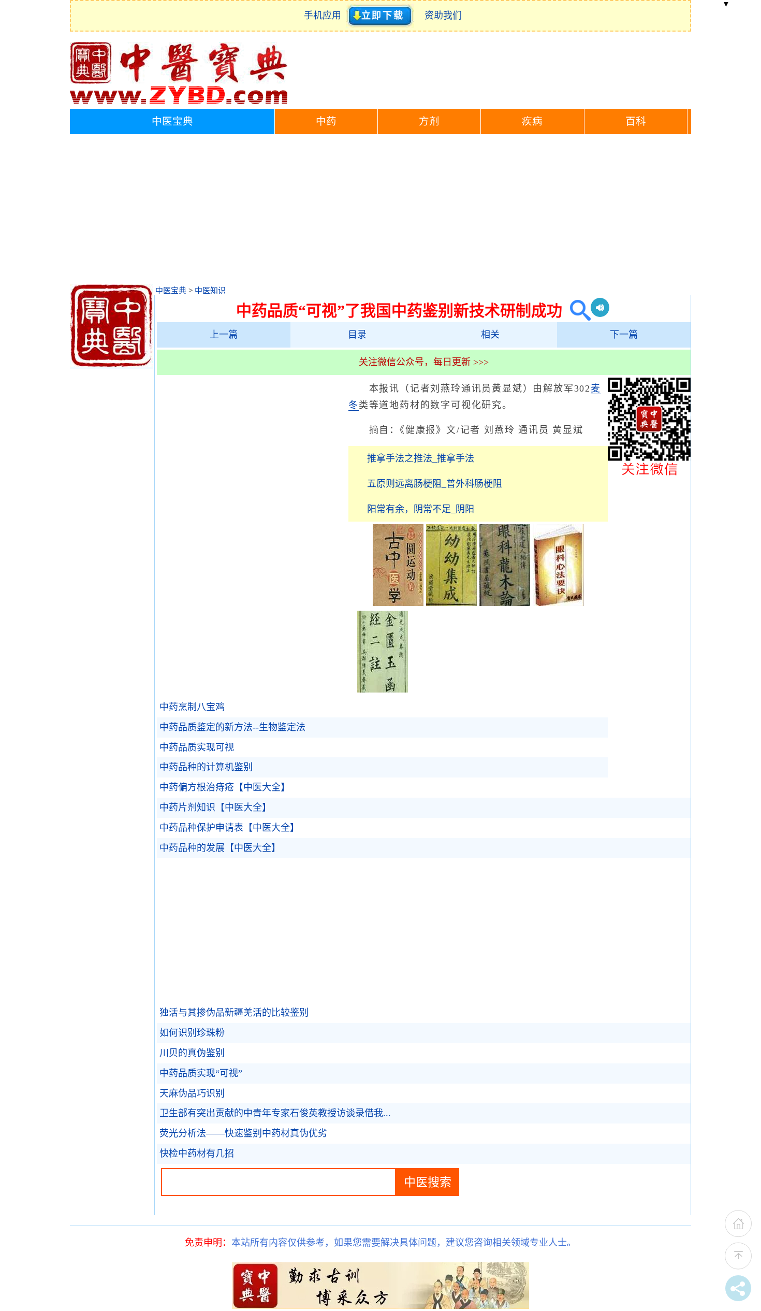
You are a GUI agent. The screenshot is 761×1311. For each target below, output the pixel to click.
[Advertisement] (380, 211)
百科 (635, 121)
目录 (357, 334)
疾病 (532, 121)
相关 (490, 334)
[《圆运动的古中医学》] (398, 603)
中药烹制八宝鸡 (192, 707)
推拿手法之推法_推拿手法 (420, 458)
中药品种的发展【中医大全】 (220, 848)
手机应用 (325, 15)
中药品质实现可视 (196, 747)
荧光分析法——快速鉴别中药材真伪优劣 (243, 1133)
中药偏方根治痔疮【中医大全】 (224, 787)
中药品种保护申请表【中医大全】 (229, 828)
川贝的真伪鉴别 (192, 1053)
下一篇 (624, 334)
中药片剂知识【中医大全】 (215, 807)
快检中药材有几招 (196, 1153)
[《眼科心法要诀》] (558, 603)
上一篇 (224, 334)
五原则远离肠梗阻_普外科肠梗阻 (434, 484)
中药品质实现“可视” (200, 1073)
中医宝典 (172, 121)
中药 (326, 121)
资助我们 (443, 15)
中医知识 (210, 290)
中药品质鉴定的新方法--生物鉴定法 (232, 727)
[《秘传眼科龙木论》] (504, 603)
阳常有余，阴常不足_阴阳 (420, 509)
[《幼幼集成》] (451, 603)
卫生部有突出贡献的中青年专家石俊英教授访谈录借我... (275, 1113)
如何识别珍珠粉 (192, 1033)
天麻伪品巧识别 (192, 1093)
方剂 (429, 121)
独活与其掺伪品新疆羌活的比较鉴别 (234, 1012)
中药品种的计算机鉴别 (206, 767)
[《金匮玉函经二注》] (382, 689)
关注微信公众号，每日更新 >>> (424, 362)
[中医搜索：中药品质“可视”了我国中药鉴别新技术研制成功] (576, 310)
